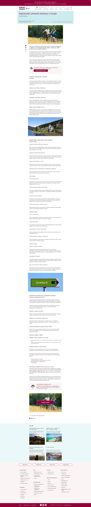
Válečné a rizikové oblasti (65, 475)
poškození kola (42, 361)
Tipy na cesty (63, 472)
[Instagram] (43, 505)
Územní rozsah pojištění (65, 477)
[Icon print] (25, 53)
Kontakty (60, 7)
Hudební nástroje (23, 492)
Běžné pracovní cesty (37, 472)
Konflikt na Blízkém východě (43, 7)
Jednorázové (45, 9)
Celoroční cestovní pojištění (25, 478)
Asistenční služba (51, 473)
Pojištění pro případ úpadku (38, 484)
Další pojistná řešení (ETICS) (39, 491)
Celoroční (51, 9)
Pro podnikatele (67, 9)
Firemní (60, 9)
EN (71, 7)
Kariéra (49, 481)
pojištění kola (39, 370)
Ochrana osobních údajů (52, 486)
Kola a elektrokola (24, 489)
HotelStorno (23, 496)
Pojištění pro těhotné (24, 483)
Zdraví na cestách (41, 415)
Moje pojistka (68, 7)
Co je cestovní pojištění (24, 473)
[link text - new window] (25, 45)
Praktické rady (63, 473)
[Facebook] (41, 505)
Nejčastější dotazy (64, 480)
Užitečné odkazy (64, 484)
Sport (37, 415)
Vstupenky (22, 494)
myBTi (35, 478)
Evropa (35, 415)
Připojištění (22, 481)
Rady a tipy (56, 7)
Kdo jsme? (64, 7)
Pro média (49, 483)
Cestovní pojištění (38, 9)
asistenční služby (34, 362)
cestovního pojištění (46, 386)
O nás (49, 479)
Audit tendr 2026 (50, 490)
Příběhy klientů (63, 482)
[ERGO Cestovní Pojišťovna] (24, 8)
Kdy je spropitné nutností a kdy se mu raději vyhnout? (36, 429)
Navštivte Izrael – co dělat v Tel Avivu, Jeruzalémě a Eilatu (52, 429)
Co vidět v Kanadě (50, 447)
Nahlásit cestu (52, 7)
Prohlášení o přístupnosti (52, 488)
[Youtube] (46, 505)
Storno (56, 9)
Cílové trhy (63, 487)
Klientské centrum (51, 472)
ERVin (48, 7)
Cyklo (32, 415)
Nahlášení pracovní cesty (38, 473)
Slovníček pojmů (64, 485)
